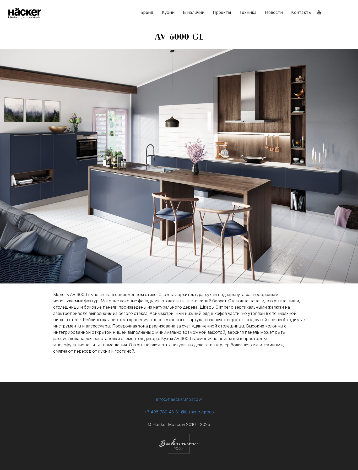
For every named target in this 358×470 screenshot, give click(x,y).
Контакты (301, 12)
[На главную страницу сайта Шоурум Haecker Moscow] (24, 17)
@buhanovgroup (197, 411)
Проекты (222, 12)
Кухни (168, 12)
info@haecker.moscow (179, 399)
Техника (248, 12)
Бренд (147, 12)
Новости (274, 12)
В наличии (193, 12)
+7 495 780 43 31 (162, 411)
